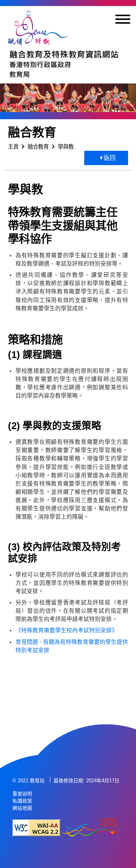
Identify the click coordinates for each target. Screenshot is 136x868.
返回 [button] (109, 158)
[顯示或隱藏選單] (123, 20)
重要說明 (22, 794)
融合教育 (38, 147)
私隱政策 (22, 801)
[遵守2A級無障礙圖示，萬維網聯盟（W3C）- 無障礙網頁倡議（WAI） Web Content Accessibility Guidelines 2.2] (36, 827)
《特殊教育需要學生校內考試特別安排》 (68, 630)
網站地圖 (22, 808)
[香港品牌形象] (89, 828)
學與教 (66, 147)
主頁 (13, 147)
